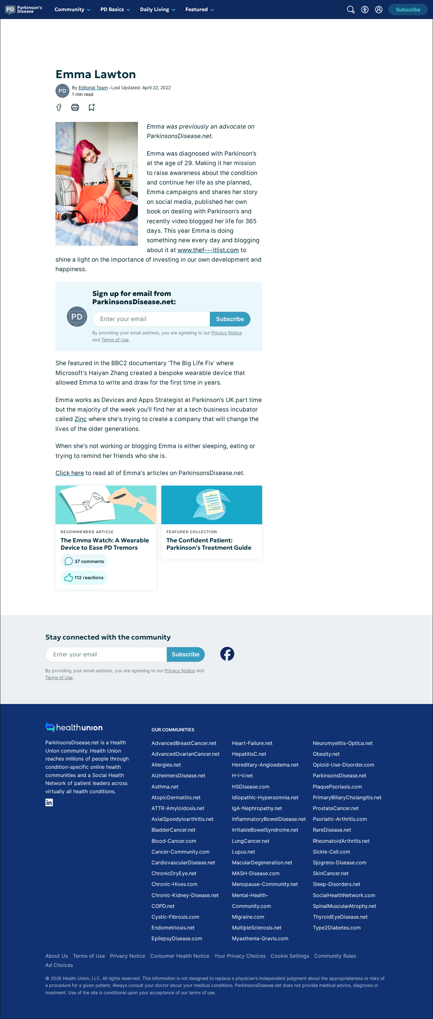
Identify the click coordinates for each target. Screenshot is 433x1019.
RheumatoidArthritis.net (341, 841)
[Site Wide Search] (351, 10)
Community (69, 9)
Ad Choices (59, 965)
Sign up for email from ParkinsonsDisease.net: (134, 298)
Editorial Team (93, 87)
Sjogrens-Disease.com (339, 862)
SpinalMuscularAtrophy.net (344, 906)
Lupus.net (243, 851)
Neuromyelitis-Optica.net (343, 743)
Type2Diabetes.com (337, 927)
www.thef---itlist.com (208, 250)
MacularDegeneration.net (262, 862)
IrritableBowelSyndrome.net (265, 830)
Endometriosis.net (173, 927)
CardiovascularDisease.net (183, 862)
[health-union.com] (73, 729)
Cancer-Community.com (181, 851)
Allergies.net (166, 764)
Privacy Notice (226, 332)
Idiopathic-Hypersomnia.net (265, 797)
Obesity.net (326, 754)
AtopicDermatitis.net (176, 797)
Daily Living (154, 9)
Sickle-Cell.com (331, 851)
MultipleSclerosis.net (256, 927)
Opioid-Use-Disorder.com (343, 764)
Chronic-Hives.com (174, 884)
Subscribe (230, 319)
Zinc (80, 419)
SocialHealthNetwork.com (344, 895)
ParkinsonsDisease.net (339, 775)
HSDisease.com (250, 786)
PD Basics (112, 9)
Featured (196, 9)
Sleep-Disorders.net (336, 884)
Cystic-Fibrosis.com (175, 917)
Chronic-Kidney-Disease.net (185, 895)
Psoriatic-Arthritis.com (340, 819)
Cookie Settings (290, 956)
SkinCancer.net (331, 873)
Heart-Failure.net (252, 743)
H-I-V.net (242, 775)
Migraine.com (248, 917)
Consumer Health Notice (179, 956)
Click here (69, 473)
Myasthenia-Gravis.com (260, 938)
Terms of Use (115, 339)
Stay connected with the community (108, 637)
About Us (56, 956)
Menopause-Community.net (265, 884)
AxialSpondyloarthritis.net (183, 819)
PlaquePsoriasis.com (337, 786)
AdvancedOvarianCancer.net (186, 754)
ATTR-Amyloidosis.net (178, 808)
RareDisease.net (332, 830)
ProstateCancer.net (336, 808)
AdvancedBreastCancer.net (184, 743)
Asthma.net (165, 786)
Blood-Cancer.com (174, 841)
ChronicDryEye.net (174, 873)
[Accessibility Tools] (365, 10)
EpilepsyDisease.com (177, 938)
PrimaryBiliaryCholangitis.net (347, 797)
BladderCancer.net (174, 830)
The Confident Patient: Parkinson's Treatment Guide (208, 544)
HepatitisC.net (249, 754)
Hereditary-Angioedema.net (265, 764)
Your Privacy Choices (240, 956)
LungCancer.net (250, 841)
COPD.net (163, 906)
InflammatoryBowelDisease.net (269, 819)
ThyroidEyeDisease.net (340, 917)
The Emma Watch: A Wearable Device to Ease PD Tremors (105, 544)
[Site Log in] (379, 10)
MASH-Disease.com (256, 873)
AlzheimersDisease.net (178, 775)
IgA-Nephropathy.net (257, 808)
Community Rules (335, 956)
